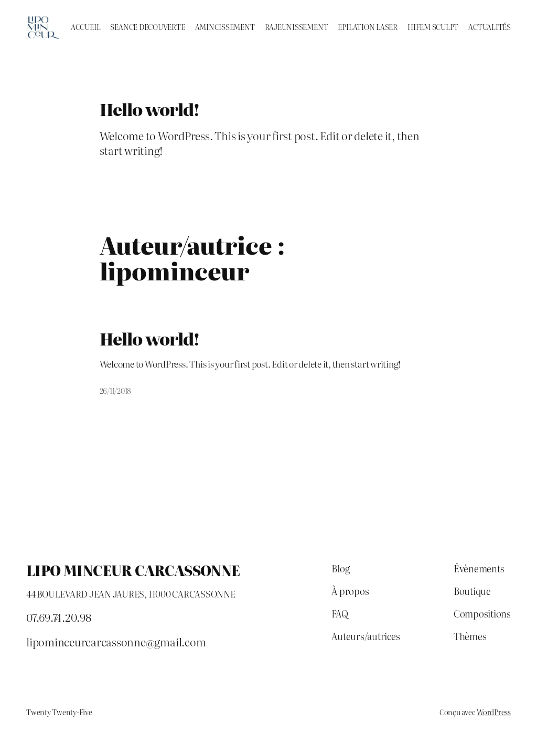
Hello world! (149, 339)
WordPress (494, 712)
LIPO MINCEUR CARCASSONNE (133, 570)
